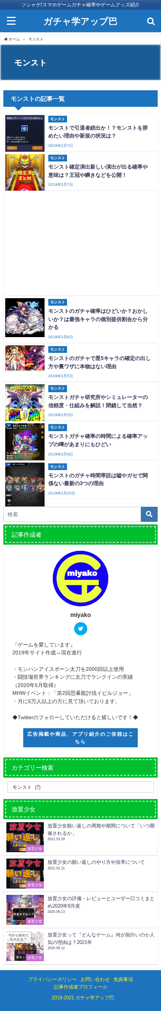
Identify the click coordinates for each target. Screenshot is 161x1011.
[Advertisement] (81, 243)
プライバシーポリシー (52, 979)
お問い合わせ (95, 979)
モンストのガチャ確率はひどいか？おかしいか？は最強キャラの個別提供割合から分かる (98, 319)
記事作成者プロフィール (80, 986)
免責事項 (123, 979)
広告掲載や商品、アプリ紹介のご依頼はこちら (80, 738)
